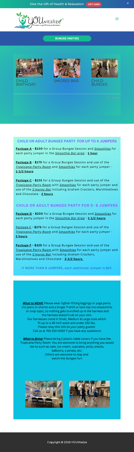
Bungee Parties (67, 38)
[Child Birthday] (29, 76)
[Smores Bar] (67, 76)
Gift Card (94, 4)
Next (116, 97)
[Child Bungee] (104, 76)
